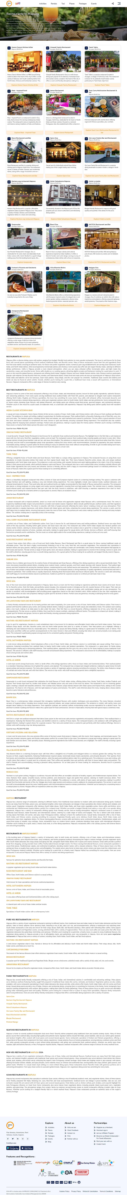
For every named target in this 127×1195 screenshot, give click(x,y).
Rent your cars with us (104, 1141)
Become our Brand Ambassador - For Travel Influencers (108, 1137)
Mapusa (26, 356)
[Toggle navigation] (119, 4)
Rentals (54, 3)
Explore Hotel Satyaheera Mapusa (63, 219)
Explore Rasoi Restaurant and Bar (25, 176)
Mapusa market (30, 833)
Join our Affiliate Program (105, 1133)
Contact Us (71, 1133)
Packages (83, 3)
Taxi (63, 3)
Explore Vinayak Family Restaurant (63, 85)
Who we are (71, 1127)
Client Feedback (72, 1130)
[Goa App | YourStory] (82, 1172)
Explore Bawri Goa (63, 262)
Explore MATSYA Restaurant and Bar (102, 262)
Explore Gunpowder (25, 262)
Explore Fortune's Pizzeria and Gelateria (24, 305)
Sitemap (118, 1191)
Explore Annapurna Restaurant (25, 349)
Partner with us (72, 1139)
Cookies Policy (64, 1191)
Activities (42, 3)
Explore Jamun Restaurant (63, 132)
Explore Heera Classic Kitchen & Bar (25, 85)
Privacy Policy (76, 1191)
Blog (49, 1142)
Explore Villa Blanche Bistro (63, 305)
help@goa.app (11, 1143)
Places (72, 3)
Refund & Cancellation (90, 1191)
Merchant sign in (102, 1130)
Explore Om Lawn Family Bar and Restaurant (102, 176)
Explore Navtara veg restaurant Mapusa (24, 219)
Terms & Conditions (106, 1191)
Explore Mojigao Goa (102, 305)
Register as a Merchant (104, 1127)
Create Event (101, 1144)
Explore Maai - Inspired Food (24, 132)
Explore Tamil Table (102, 85)
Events (94, 3)
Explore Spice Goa (63, 176)
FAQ (68, 1136)
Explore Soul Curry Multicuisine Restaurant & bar (102, 131)
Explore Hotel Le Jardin (102, 219)
